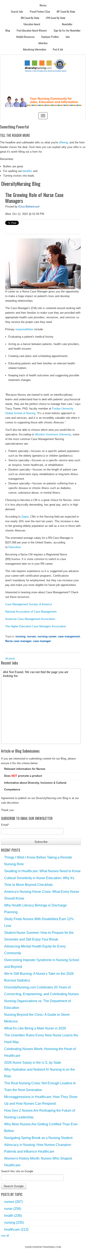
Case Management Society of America (28, 604)
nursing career (47, 636)
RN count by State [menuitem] (30, 18)
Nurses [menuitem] (43, 5)
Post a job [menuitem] (58, 49)
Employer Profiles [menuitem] (50, 36)
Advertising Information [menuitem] (34, 49)
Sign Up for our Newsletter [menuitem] (67, 30)
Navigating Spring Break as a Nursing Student (38, 1138)
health (13, 1215)
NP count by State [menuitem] (66, 11)
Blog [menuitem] (7, 30)
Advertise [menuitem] (43, 43)
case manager (42, 641)
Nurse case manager (18, 641)
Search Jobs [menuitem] (17, 11)
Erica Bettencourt (28, 206)
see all (5, 1235)
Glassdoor (14, 547)
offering (63, 142)
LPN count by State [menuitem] (55, 18)
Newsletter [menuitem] (67, 24)
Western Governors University (53, 434)
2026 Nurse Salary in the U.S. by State (32, 1062)
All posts (10, 658)
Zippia (25, 516)
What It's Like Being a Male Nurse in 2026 (35, 1028)
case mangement (69, 636)
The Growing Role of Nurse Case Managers (34, 197)
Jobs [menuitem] (68, 36)
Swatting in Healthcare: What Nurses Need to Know (42, 871)
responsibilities (24, 329)
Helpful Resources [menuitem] (25, 36)
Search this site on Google (17, 1171)
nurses (31, 636)
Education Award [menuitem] (32, 24)
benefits (27, 171)
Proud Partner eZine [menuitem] (40, 11)
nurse (12, 1208)
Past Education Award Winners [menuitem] (32, 30)
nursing (20, 636)
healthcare (16, 1229)
